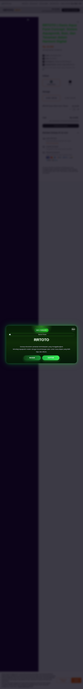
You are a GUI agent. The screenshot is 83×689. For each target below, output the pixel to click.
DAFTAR (51, 358)
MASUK (32, 358)
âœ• (73, 329)
